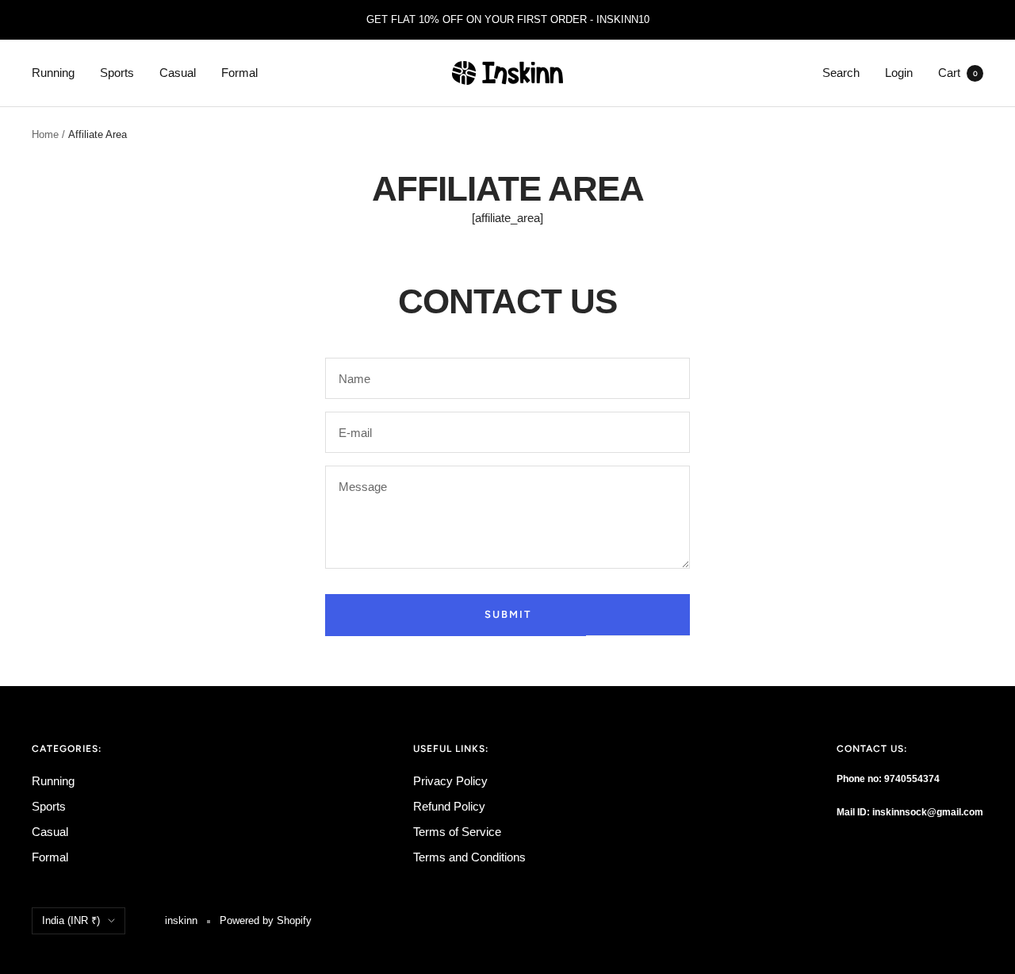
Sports (117, 72)
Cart (958, 72)
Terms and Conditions (469, 857)
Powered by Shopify (266, 920)
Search (841, 72)
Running (53, 72)
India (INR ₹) (71, 920)
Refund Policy (449, 806)
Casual (177, 72)
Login (899, 72)
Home (45, 134)
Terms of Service (457, 831)
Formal (239, 72)
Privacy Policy (450, 781)
